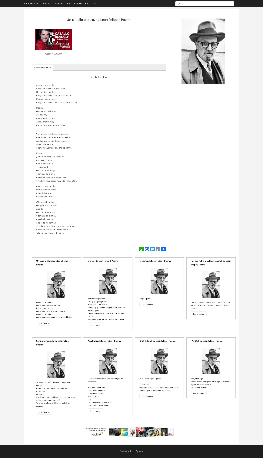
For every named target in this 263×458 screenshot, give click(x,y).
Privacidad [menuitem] (125, 451)
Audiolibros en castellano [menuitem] (37, 3)
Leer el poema (44, 323)
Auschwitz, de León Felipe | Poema (104, 341)
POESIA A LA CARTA (53, 53)
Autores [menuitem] (59, 3)
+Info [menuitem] (94, 3)
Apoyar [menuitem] (139, 451)
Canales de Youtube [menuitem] (77, 3)
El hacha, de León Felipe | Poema (155, 260)
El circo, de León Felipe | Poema (103, 260)
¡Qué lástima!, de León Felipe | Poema (157, 341)
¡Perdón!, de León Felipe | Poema (206, 341)
